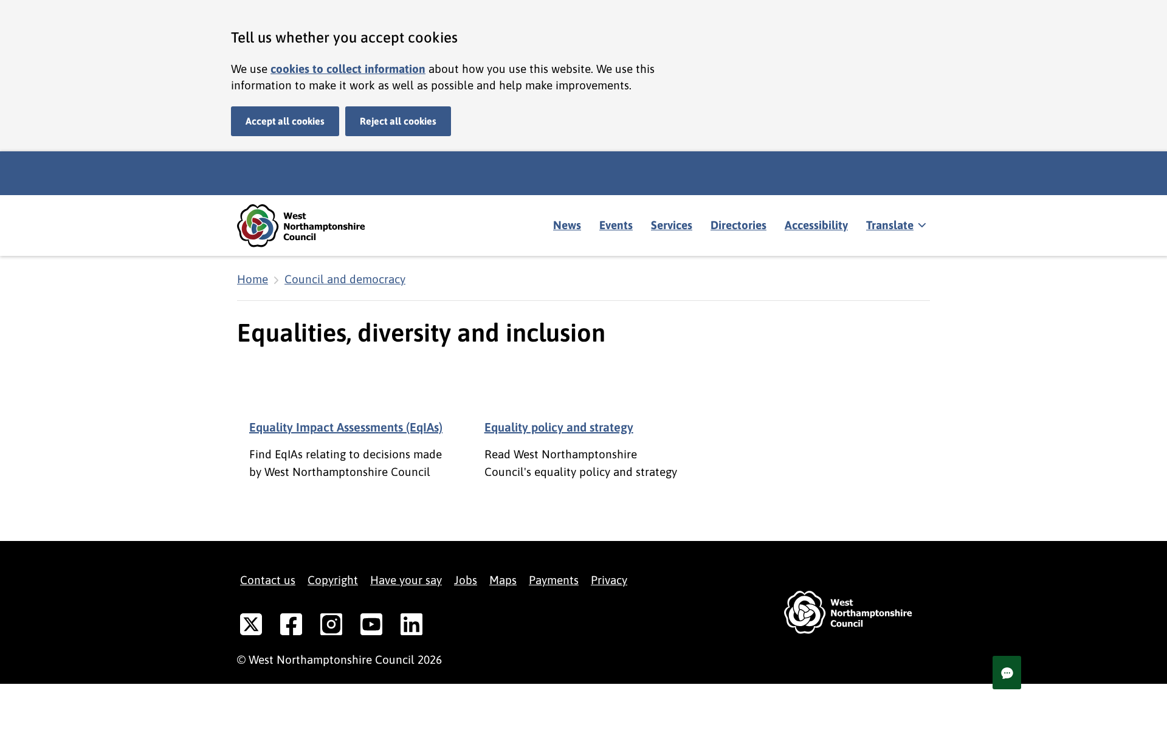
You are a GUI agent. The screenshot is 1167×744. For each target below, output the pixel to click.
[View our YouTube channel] (371, 626)
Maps (503, 580)
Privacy (609, 580)
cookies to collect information (347, 68)
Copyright (333, 580)
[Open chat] (1007, 672)
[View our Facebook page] (291, 626)
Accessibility (816, 225)
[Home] (310, 225)
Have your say (406, 580)
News (567, 225)
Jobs (465, 580)
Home (252, 279)
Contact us (267, 580)
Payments (554, 580)
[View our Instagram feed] (331, 626)
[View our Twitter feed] (251, 626)
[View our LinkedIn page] (411, 626)
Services (671, 225)
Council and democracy (344, 279)
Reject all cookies (398, 120)
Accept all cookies (285, 120)
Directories (738, 225)
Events (616, 225)
